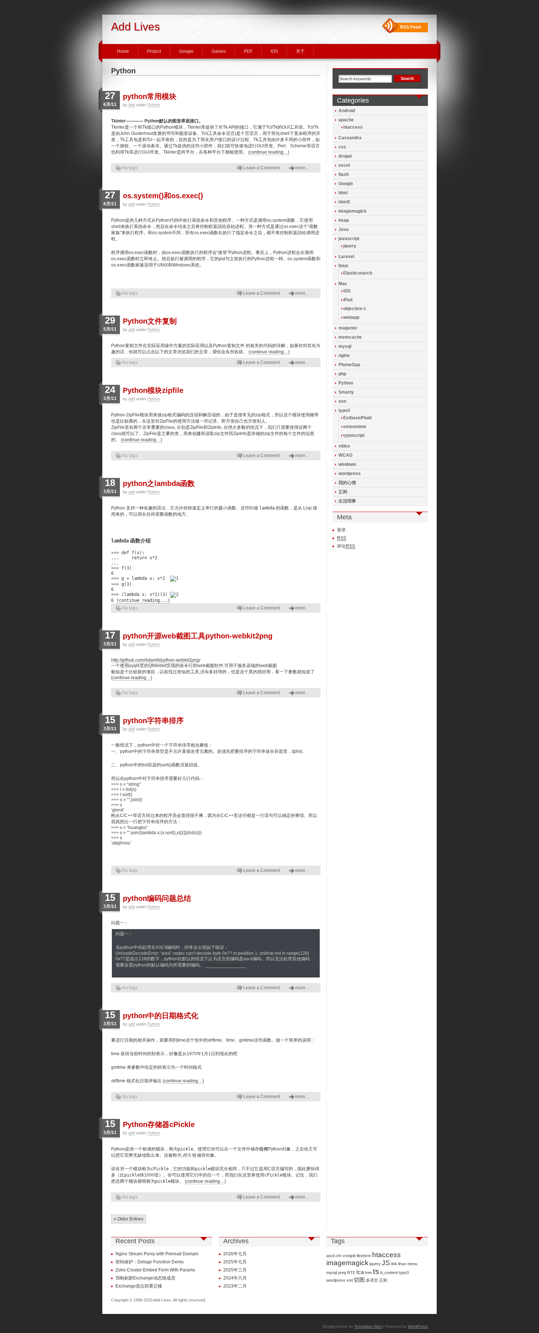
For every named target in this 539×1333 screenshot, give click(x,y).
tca (360, 1272)
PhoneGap (349, 364)
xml (349, 1280)
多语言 (372, 1280)
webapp (351, 317)
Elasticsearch (357, 273)
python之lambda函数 (159, 483)
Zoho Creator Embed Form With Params (155, 1270)
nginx (344, 355)
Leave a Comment (261, 167)
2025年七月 (235, 1261)
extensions (354, 426)
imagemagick (352, 211)
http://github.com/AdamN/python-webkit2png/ (155, 660)
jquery (349, 245)
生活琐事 (347, 501)
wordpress (349, 473)
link (394, 1264)
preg (342, 1272)
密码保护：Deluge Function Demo (149, 1261)
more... (302, 167)
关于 (300, 51)
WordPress (418, 1326)
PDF (248, 51)
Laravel (346, 256)
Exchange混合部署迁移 (138, 1286)
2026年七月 (235, 1253)
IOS (274, 51)
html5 (344, 202)
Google (186, 51)
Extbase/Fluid (357, 417)
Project (154, 51)
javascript (348, 238)
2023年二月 (235, 1286)
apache (346, 119)
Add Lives (135, 27)
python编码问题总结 (157, 898)
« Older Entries (128, 1219)
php (342, 373)
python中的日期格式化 (160, 1016)
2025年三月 (235, 1270)
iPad (347, 299)
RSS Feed (410, 27)
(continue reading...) (143, 600)
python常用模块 (149, 96)
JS (386, 1263)
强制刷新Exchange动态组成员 (145, 1278)
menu (412, 1264)
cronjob (349, 1255)
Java (343, 229)
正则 (342, 491)
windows (347, 464)
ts (376, 1271)
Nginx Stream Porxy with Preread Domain (156, 1253)
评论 (346, 546)
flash (343, 174)
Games (219, 51)
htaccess (353, 127)
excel (344, 165)
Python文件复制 (150, 321)
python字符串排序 (153, 721)
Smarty (346, 392)
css (342, 147)
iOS (347, 291)
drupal (345, 156)
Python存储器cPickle (159, 1124)
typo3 (344, 410)
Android (346, 110)
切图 (359, 1280)
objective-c (354, 308)
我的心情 (347, 482)
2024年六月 (235, 1278)
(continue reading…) (268, 152)
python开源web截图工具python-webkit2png (197, 636)
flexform (364, 1255)
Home (123, 51)
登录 (341, 530)
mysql (344, 346)
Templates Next (368, 1326)
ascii (330, 1255)
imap (343, 220)
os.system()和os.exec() (163, 196)
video (344, 446)
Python (153, 105)
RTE (351, 1272)
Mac (342, 283)
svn (342, 401)
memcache (350, 337)
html (343, 192)
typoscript (353, 435)
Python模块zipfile (153, 390)
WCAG (345, 455)
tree (368, 1272)
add (131, 105)
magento (347, 328)
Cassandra (350, 137)
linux (343, 265)
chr (338, 1255)
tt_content (389, 1272)
